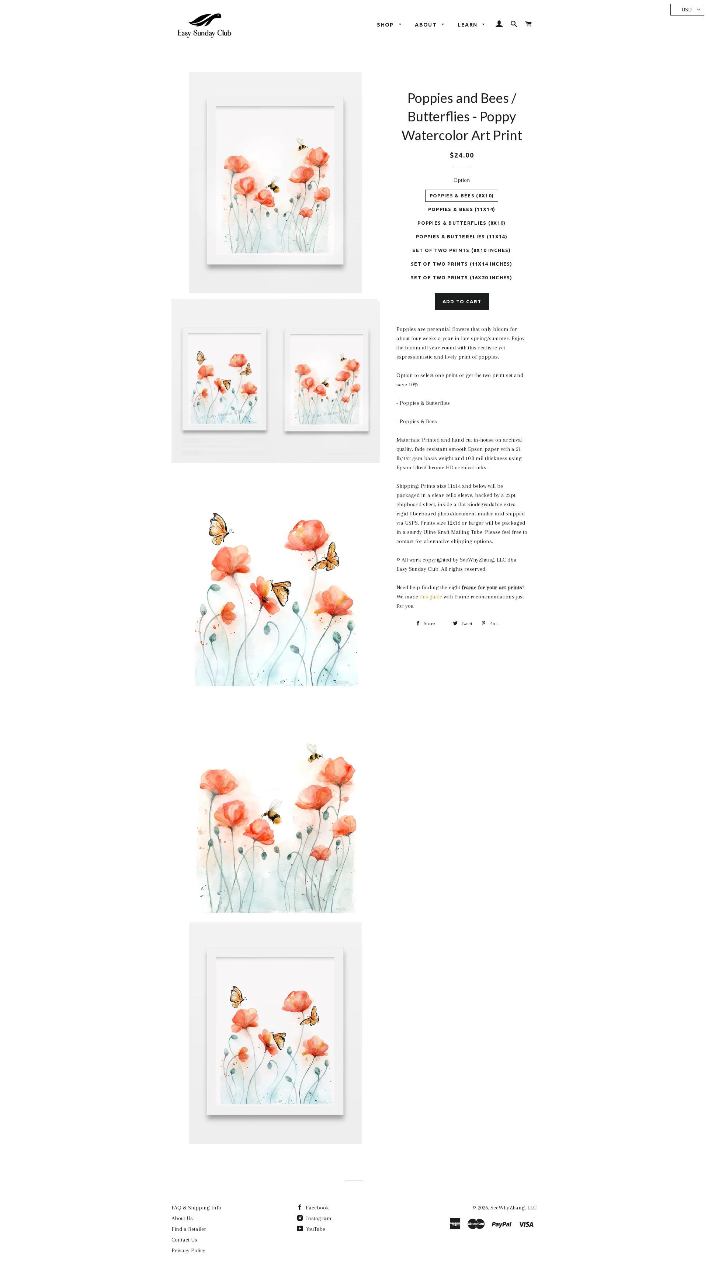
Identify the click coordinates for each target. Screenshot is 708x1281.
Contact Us (184, 1239)
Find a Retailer (188, 1229)
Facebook (316, 1207)
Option (462, 180)
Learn (468, 25)
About (426, 25)
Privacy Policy (188, 1250)
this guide (431, 596)
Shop (386, 25)
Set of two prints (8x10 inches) (461, 250)
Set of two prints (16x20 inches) (462, 277)
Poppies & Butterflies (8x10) (461, 222)
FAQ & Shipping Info (196, 1207)
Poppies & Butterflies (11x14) (461, 236)
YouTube (315, 1229)
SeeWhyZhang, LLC (513, 1207)
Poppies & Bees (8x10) (462, 195)
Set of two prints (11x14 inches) (462, 263)
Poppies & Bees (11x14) (462, 209)
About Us (182, 1218)
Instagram (318, 1218)
